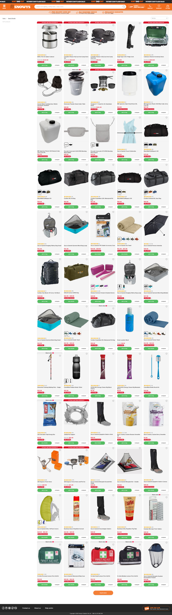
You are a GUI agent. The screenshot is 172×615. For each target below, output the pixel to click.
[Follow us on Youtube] (9, 608)
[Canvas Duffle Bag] (76, 270)
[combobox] (160, 18)
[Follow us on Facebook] (3, 608)
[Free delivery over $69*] (60, 12)
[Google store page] (86, 12)
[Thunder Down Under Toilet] (76, 81)
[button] (39, 37)
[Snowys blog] (15, 608)
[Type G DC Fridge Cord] (129, 34)
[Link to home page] (20, 6)
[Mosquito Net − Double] (129, 459)
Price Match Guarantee (122, 109)
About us (37, 608)
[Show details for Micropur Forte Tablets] (156, 506)
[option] (50, 34)
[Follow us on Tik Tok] (12, 608)
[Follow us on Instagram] (6, 608)
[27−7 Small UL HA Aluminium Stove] (103, 81)
